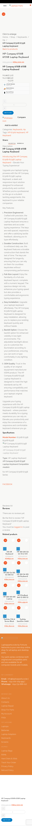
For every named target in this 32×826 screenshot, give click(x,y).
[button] (4, 548)
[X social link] (13, 1)
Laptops (4, 726)
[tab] (12, 143)
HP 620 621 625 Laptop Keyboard (9, 599)
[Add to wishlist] (13, 540)
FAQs (3, 717)
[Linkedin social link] (17, 1)
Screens (4, 742)
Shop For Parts (7, 710)
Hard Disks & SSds (9, 758)
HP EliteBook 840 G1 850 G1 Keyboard (22, 597)
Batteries (5, 730)
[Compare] (3, 824)
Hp (4, 40)
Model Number (9, 437)
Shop (13, 37)
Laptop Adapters (8, 734)
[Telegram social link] (21, 1)
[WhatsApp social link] (19, 1)
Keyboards (22, 37)
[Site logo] (16, 6)
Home (5, 37)
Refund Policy (7, 770)
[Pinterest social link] (15, 1)
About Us (5, 698)
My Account (6, 714)
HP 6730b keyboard (16, 132)
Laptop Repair (7, 706)
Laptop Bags (6, 751)
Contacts (5, 702)
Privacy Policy (7, 766)
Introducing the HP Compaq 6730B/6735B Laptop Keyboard (15, 159)
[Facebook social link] (10, 1)
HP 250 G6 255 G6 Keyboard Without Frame (23, 576)
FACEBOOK (7, 484)
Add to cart (8, 112)
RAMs (3, 755)
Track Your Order (8, 762)
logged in (18, 527)
